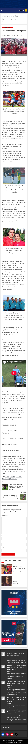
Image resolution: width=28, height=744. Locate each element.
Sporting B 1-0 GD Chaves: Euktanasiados (15, 654)
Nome (3, 536)
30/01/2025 (16, 583)
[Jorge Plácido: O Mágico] (6, 581)
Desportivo (12, 476)
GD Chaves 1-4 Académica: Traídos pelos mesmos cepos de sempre (16, 667)
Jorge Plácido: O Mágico (18, 580)
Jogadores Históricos (7, 27)
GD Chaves (18, 476)
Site (2, 547)
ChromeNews (9, 742)
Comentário (5, 515)
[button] (1, 10)
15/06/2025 (16, 572)
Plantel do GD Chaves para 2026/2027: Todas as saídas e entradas (16, 699)
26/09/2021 (20, 35)
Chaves (7, 476)
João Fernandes (5, 478)
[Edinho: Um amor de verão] (6, 569)
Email (3, 542)
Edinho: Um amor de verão (19, 569)
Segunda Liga (13, 478)
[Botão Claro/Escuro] (20, 10)
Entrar (26, 10)
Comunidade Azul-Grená (9, 35)
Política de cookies (6, 727)
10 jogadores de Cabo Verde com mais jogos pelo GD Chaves (16, 683)
